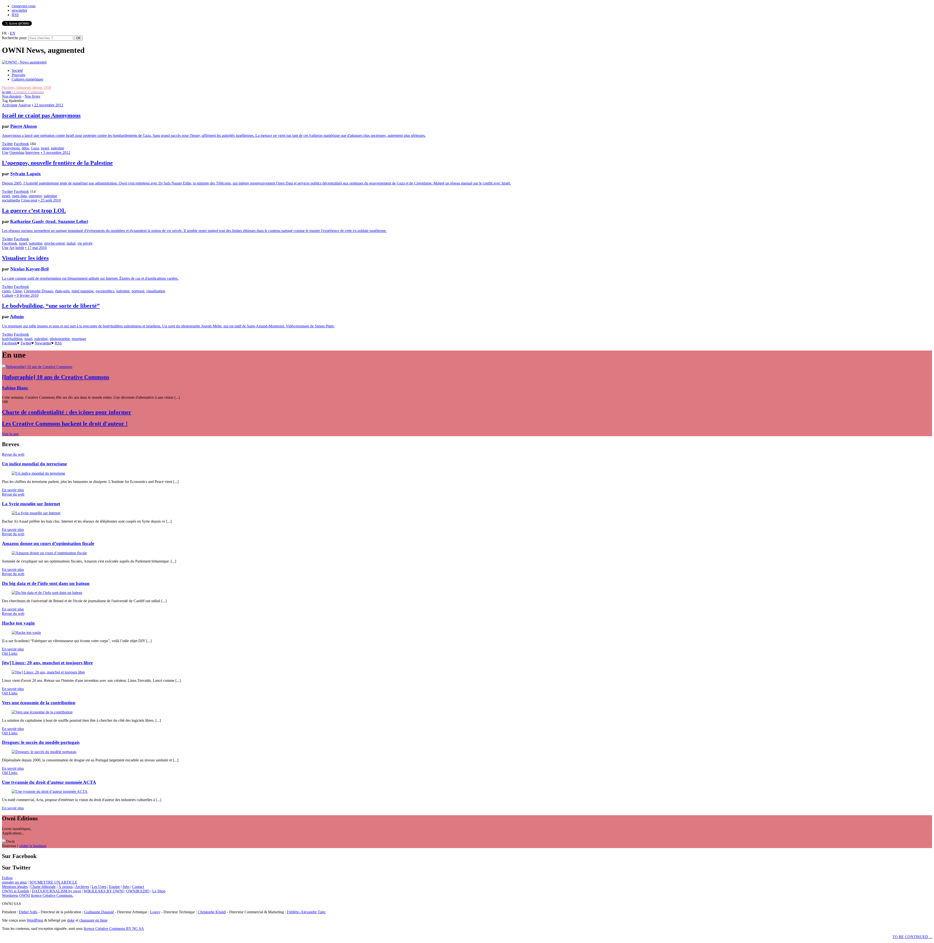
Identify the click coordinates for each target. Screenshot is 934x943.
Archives (82, 887)
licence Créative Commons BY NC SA (114, 928)
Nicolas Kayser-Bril (29, 268)
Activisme (10, 105)
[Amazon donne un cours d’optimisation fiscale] (49, 553)
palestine (57, 148)
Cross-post (29, 200)
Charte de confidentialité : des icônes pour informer (66, 412)
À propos (65, 887)
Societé (17, 70)
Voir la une (10, 434)
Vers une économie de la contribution (38, 702)
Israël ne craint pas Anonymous (41, 115)
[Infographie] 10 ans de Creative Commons (55, 377)
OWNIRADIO (138, 891)
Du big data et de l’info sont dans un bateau (46, 583)
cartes (6, 291)
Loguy (155, 912)
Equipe (114, 887)
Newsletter (43, 343)
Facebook (21, 144)
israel (45, 148)
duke (71, 920)
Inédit (19, 248)
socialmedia (11, 200)
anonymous (11, 148)
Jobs (126, 887)
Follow (7, 878)
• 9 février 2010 (26, 295)
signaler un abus (14, 882)
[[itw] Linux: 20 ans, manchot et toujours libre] (48, 672)
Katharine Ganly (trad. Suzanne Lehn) (49, 221)
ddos (25, 148)
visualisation (155, 291)
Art (11, 248)
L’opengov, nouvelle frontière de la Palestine (57, 163)
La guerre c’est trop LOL (34, 210)
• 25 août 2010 (49, 200)
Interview (32, 152)
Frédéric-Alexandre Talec (306, 912)
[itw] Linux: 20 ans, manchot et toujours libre (47, 662)
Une (5, 152)
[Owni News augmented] (24, 62)
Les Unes (99, 887)
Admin (17, 316)
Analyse (24, 105)
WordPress (35, 920)
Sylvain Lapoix (25, 173)
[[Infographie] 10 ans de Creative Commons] (37, 367)
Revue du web (13, 454)
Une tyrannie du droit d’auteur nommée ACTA (49, 782)
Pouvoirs (18, 75)
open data (19, 196)
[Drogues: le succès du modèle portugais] (44, 752)
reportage (79, 339)
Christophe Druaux (38, 291)
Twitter (7, 144)
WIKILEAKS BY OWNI (104, 891)
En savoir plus (13, 490)
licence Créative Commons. (52, 895)
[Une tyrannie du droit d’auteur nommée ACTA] (50, 791)
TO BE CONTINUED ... (912, 937)
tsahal (71, 243)
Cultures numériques (27, 79)
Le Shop (158, 891)
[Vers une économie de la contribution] (42, 712)
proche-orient (54, 243)
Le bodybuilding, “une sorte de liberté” (51, 306)
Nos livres (32, 96)
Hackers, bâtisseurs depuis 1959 (26, 87)
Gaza (35, 148)
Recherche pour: (14, 38)
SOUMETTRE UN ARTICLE (53, 882)
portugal (138, 291)
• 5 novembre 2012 (55, 152)
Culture (7, 295)
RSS (15, 15)
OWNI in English (15, 891)
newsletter (19, 10)
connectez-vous (24, 6)
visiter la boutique (32, 846)
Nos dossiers (11, 96)
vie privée (84, 243)
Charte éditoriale (43, 887)
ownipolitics (105, 291)
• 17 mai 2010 (36, 248)
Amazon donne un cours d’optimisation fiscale (48, 543)
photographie (60, 339)
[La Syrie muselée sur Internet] (36, 513)
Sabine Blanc (15, 387)
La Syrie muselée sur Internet (31, 503)
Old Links (10, 653)
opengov (35, 196)
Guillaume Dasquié (99, 912)
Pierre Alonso (23, 126)
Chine (17, 291)
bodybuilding (12, 339)
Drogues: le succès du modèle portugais (41, 742)
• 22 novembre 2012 (47, 105)
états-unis (62, 291)
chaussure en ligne (93, 920)
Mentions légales (15, 887)
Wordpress (10, 895)
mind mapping (83, 291)
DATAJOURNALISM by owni (56, 891)
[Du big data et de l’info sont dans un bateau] (47, 593)
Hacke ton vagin (18, 623)
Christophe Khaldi (212, 912)
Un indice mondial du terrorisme (34, 463)
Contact (138, 887)
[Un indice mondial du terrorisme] (38, 473)
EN (12, 33)
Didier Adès (28, 912)
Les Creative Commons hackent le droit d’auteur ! (65, 423)
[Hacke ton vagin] (26, 632)
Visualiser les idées (25, 258)
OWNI (24, 895)
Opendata (16, 152)
